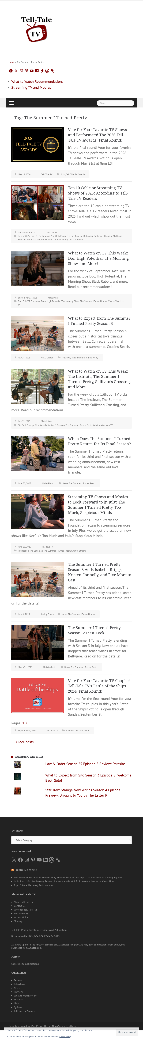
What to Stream (78, 550)
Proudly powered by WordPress (25, 1026)
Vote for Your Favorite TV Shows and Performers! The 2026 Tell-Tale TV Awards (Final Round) (97, 135)
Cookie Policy (65, 1036)
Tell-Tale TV (46, 174)
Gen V (43, 301)
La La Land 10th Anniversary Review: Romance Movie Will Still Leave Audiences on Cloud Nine (64, 881)
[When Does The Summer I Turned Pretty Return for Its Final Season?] (37, 453)
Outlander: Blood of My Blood (108, 236)
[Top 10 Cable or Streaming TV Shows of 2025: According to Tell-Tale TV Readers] (37, 202)
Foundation (23, 550)
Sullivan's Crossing (56, 425)
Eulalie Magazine (25, 870)
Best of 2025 (24, 236)
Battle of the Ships (75, 730)
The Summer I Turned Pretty (54, 239)
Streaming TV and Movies (31, 87)
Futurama (35, 301)
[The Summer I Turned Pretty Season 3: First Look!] (37, 642)
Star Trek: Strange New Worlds (32, 425)
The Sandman (36, 550)
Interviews (19, 984)
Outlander (88, 236)
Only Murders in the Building (68, 236)
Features (18, 999)
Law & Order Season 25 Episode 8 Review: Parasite (85, 763)
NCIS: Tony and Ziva (45, 236)
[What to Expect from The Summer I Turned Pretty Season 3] (37, 332)
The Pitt (36, 239)
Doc (20, 301)
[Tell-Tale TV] (36, 28)
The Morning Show (70, 301)
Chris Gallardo (49, 667)
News (65, 483)
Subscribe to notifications (25, 963)
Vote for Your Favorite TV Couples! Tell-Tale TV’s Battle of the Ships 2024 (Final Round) (99, 686)
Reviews (18, 980)
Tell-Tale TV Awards (75, 174)
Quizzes (18, 1007)
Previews (66, 357)
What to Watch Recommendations (37, 81)
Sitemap (18, 921)
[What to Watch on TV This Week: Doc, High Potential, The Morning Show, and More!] (37, 267)
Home (12, 62)
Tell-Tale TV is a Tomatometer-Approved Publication (39, 929)
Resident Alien (25, 239)
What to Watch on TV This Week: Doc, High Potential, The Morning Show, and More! (98, 258)
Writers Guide (21, 917)
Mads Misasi (53, 297)
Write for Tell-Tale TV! (25, 909)
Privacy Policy (21, 913)
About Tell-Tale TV (23, 902)
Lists (33, 236)
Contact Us (19, 905)
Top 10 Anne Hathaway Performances (33, 885)
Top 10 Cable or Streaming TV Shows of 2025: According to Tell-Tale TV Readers (98, 193)
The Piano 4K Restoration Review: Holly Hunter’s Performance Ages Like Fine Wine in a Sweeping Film (68, 877)
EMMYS (26, 301)
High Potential (54, 301)
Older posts (25, 742)
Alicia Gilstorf (47, 357)
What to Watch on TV (103, 425)
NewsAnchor (58, 1026)
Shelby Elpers (47, 614)
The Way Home (75, 239)
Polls (63, 174)
